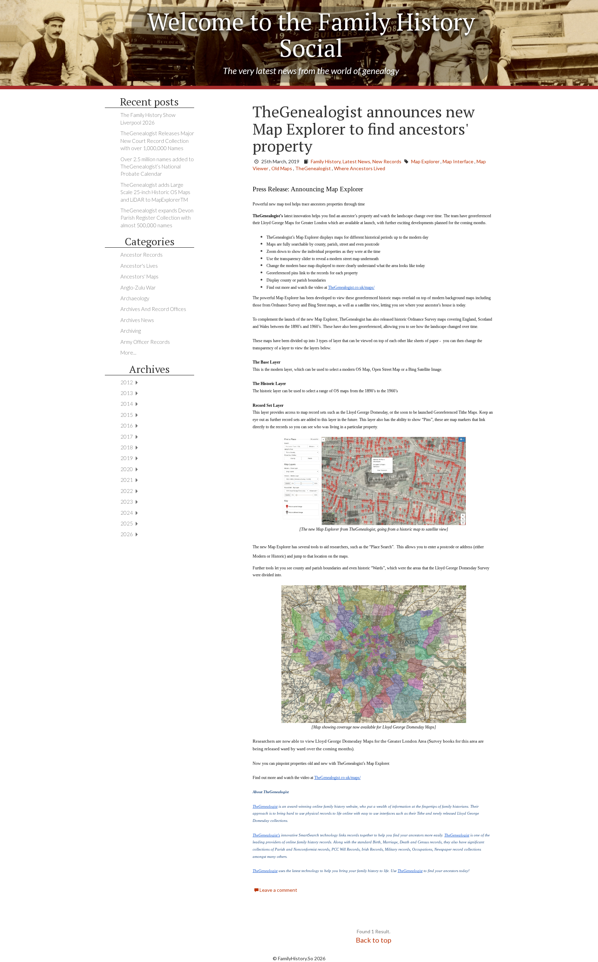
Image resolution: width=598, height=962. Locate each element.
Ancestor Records (141, 254)
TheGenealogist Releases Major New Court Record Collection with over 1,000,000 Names (157, 140)
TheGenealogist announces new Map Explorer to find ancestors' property (364, 128)
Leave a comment (278, 890)
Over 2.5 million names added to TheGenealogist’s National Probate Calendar (157, 166)
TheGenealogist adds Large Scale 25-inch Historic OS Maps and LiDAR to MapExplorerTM (155, 192)
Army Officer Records (145, 342)
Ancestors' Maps (139, 276)
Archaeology (134, 298)
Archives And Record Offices (153, 309)
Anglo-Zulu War (138, 287)
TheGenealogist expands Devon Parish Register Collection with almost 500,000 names (156, 217)
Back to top (373, 940)
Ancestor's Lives (139, 266)
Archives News (137, 320)
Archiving (130, 331)
